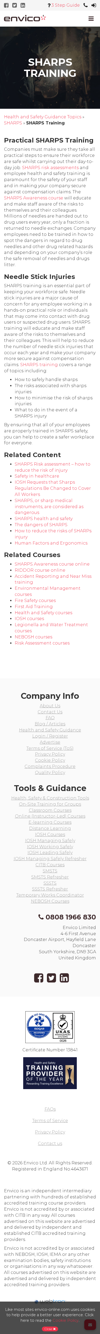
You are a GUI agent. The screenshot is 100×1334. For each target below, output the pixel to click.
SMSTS (50, 870)
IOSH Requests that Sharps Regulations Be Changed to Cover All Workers (53, 488)
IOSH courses (29, 618)
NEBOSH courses (33, 636)
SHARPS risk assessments (50, 167)
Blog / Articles (50, 723)
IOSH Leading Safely (50, 852)
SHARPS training (39, 364)
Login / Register (50, 736)
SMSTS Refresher (50, 877)
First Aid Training (34, 606)
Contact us (50, 1143)
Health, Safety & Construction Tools (50, 798)
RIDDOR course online (40, 570)
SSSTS (50, 883)
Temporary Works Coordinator (50, 895)
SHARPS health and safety (44, 518)
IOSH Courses (50, 834)
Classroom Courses (50, 810)
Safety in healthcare (37, 476)
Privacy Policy (50, 754)
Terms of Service (50, 1120)
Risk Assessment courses (42, 643)
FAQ (50, 717)
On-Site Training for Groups (50, 804)
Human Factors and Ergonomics (51, 543)
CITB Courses (50, 864)
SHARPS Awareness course (33, 197)
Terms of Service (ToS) (50, 748)
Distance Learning (50, 828)
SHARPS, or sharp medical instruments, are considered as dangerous (49, 506)
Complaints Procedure (50, 766)
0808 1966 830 (71, 917)
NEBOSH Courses (50, 901)
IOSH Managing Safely (50, 840)
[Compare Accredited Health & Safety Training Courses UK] (25, 18)
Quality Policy (50, 772)
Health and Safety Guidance (50, 730)
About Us (50, 705)
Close (49, 1329)
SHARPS (13, 123)
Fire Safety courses (35, 600)
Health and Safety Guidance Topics (42, 116)
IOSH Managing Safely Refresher (50, 858)
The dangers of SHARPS (41, 524)
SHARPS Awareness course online (52, 564)
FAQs (50, 1109)
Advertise (50, 742)
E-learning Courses (50, 822)
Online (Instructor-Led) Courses (50, 816)
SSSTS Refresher (50, 889)
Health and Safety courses (43, 612)
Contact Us (50, 711)
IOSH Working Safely (50, 846)
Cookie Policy (50, 760)
